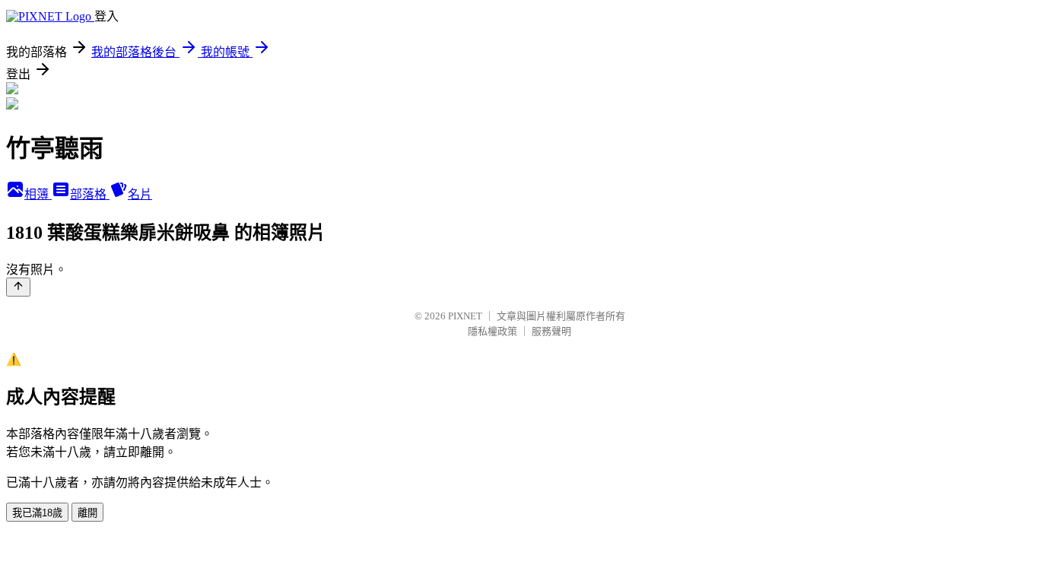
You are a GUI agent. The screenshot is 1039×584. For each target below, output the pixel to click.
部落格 (90, 194)
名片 (140, 194)
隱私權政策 (492, 331)
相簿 (38, 194)
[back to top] (18, 287)
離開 (87, 513)
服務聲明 (551, 331)
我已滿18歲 (37, 513)
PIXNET (465, 316)
